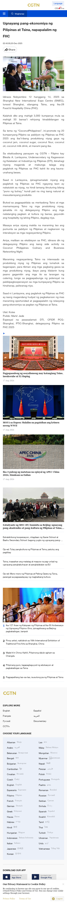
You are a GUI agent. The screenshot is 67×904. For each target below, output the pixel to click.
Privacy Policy (9, 899)
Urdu (43, 843)
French (14, 800)
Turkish (46, 832)
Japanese (15, 848)
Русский (6, 721)
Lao (43, 742)
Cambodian (14, 768)
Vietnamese (49, 848)
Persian (46, 768)
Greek (14, 811)
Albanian (14, 742)
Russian (47, 795)
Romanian (48, 790)
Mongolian (48, 752)
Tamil (44, 821)
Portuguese (49, 779)
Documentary (40, 721)
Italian (13, 843)
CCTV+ (6, 726)
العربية (36, 715)
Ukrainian (49, 837)
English (6, 710)
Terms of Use (25, 899)
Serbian (46, 800)
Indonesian (20, 837)
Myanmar (49, 758)
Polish (45, 774)
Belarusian (17, 752)
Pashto (45, 784)
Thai (43, 827)
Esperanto (16, 790)
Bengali (13, 758)
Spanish (47, 811)
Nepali (44, 763)
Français (7, 715)
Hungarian (16, 832)
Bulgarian (16, 763)
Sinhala (45, 805)
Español (37, 710)
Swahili (47, 816)
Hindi (12, 827)
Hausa (13, 816)
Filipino (14, 795)
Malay (48, 747)
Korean (14, 853)
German (15, 805)
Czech (13, 779)
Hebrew (13, 821)
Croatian (15, 774)
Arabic (13, 747)
